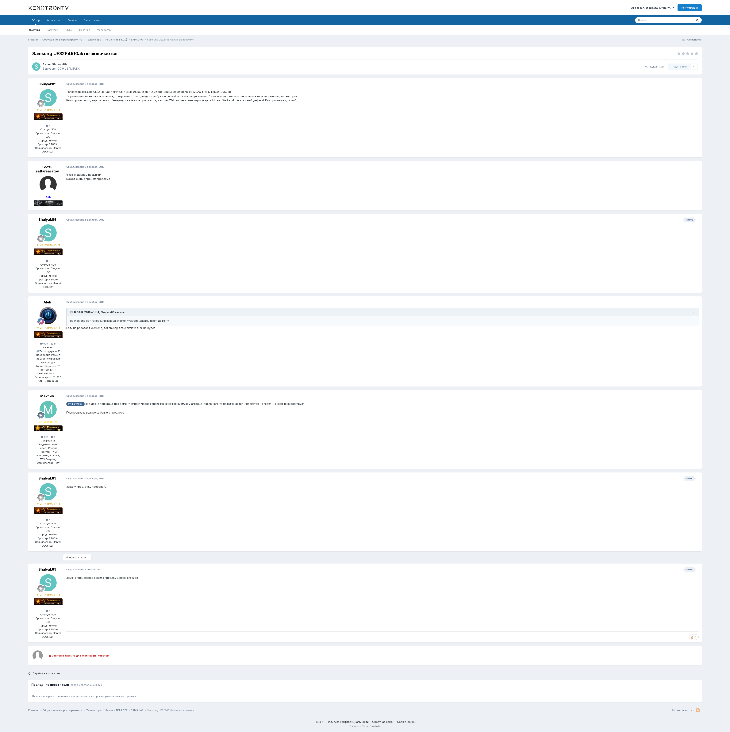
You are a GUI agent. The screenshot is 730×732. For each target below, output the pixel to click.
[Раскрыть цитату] (72, 312)
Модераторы (105, 29)
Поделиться (655, 66)
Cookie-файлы (406, 721)
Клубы (68, 29)
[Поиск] (697, 20)
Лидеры (72, 20)
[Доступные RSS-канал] (698, 710)
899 (45, 343)
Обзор (36, 20)
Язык (318, 721)
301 (45, 436)
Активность (53, 20)
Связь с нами (92, 20)
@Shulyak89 (75, 404)
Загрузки (52, 29)
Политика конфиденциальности (348, 721)
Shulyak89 (59, 64)
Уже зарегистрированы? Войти (652, 7)
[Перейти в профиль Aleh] (48, 315)
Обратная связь (383, 721)
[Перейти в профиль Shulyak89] (36, 66)
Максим (47, 396)
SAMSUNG (73, 68)
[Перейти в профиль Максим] (48, 409)
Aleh (47, 302)
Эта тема (683, 20)
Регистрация (690, 7)
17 (54, 343)
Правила (84, 29)
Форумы (34, 29)
